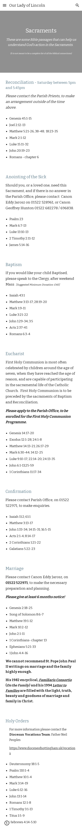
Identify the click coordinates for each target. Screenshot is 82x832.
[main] (41, 41)
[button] (4, 5)
